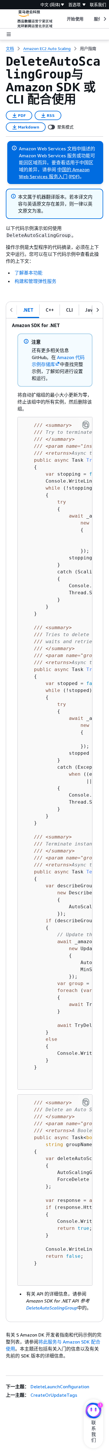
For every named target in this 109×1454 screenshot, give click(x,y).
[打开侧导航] (9, 34)
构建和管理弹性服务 (35, 281)
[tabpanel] (54, 820)
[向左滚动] (11, 310)
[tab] (28, 310)
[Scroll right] (104, 19)
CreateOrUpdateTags (54, 1395)
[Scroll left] (62, 19)
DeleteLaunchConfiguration (60, 1386)
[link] (88, 48)
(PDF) (74, 176)
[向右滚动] (98, 310)
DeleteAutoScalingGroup (51, 1308)
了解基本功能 (28, 273)
